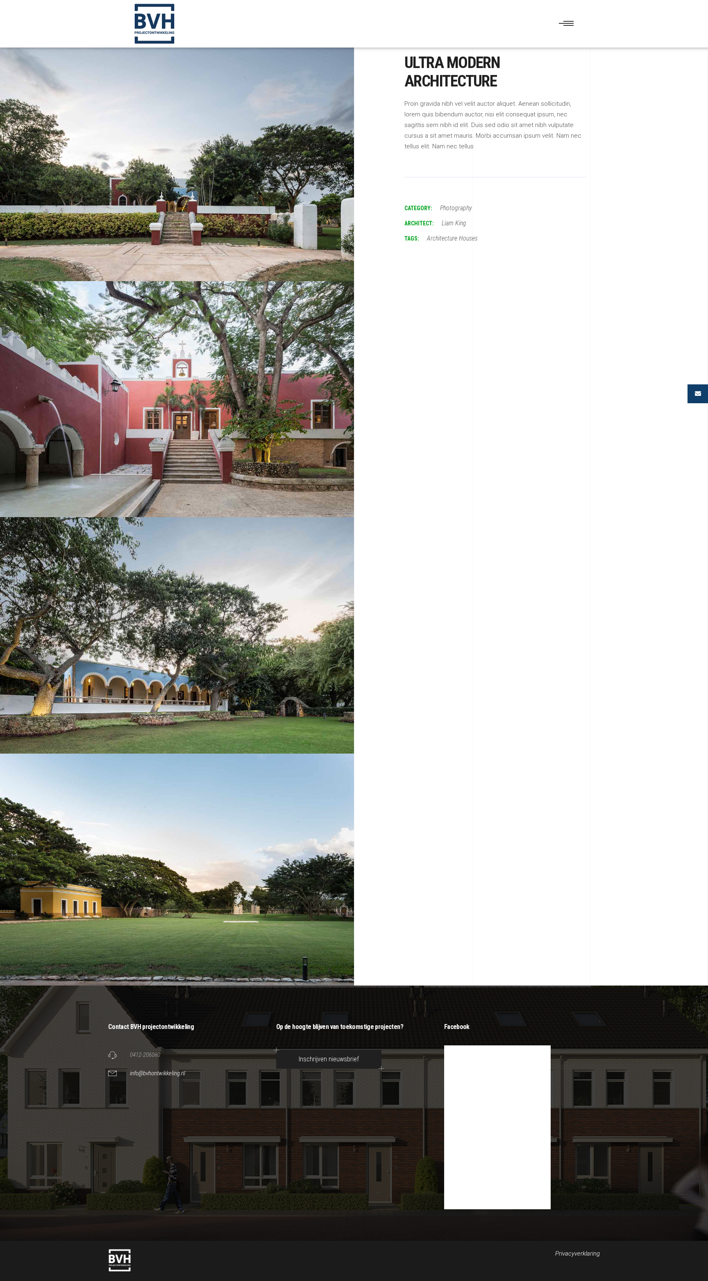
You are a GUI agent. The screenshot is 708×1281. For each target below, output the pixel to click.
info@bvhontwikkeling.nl (157, 1073)
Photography (456, 208)
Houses (468, 238)
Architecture (442, 238)
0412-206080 (145, 1054)
